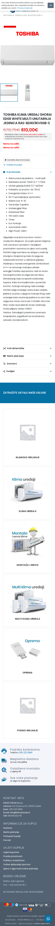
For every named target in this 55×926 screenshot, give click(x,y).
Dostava (7, 828)
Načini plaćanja (11, 832)
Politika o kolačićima (13, 860)
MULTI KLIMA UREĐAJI (27, 618)
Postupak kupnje (12, 836)
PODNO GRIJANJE (27, 730)
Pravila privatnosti (12, 856)
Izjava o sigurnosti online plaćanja (20, 868)
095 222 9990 (25, 752)
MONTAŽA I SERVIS (27, 565)
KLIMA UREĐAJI (27, 511)
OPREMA (27, 672)
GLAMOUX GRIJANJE (27, 457)
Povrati (7, 840)
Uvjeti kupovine (11, 852)
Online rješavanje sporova (16, 864)
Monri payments (43, 923)
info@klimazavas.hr (20, 812)
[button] (12, 165)
